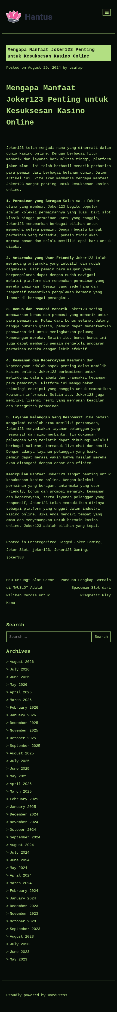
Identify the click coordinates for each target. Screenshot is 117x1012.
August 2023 (22, 936)
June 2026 (19, 677)
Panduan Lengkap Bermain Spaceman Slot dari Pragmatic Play (86, 587)
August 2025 (22, 753)
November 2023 (24, 913)
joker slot (17, 166)
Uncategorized (42, 542)
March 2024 (21, 883)
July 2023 (19, 944)
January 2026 (23, 715)
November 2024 (24, 822)
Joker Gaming (87, 542)
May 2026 (18, 684)
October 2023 (23, 921)
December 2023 (24, 906)
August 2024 (22, 845)
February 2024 (24, 891)
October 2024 (23, 829)
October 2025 (23, 738)
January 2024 (23, 898)
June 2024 (19, 860)
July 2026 (19, 669)
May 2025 (18, 776)
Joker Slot (17, 550)
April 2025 (21, 784)
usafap (75, 67)
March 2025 (21, 791)
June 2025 (19, 768)
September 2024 (25, 837)
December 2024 (24, 814)
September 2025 (25, 746)
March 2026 (21, 700)
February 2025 (24, 799)
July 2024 (19, 852)
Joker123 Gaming (70, 550)
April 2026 (21, 692)
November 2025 (24, 730)
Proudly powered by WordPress (36, 995)
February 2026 (24, 707)
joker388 (15, 557)
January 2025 (23, 807)
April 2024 (21, 875)
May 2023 (18, 959)
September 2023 (25, 929)
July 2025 (19, 761)
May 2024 (18, 868)
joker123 (41, 550)
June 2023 (19, 952)
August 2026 (22, 662)
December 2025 (24, 723)
